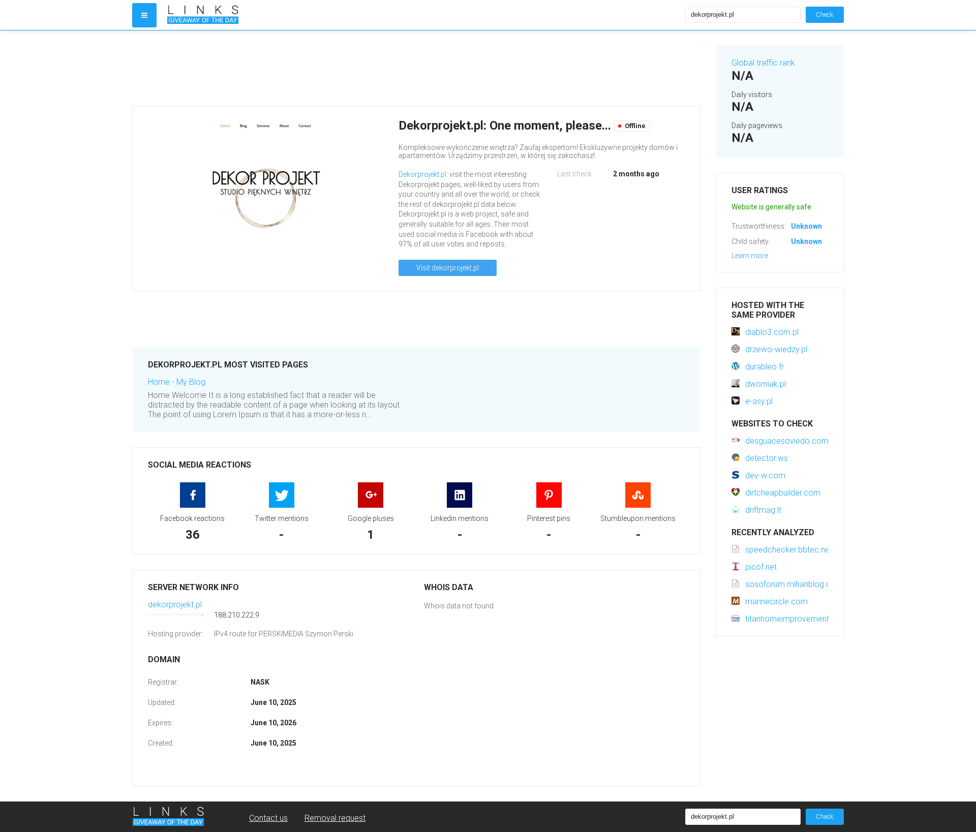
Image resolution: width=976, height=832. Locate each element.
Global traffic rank (763, 63)
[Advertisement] (416, 68)
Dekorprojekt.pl (422, 174)
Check (825, 14)
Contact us (268, 818)
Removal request (334, 818)
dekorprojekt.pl (175, 604)
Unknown (806, 226)
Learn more (749, 256)
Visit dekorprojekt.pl (447, 268)
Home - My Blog (176, 382)
